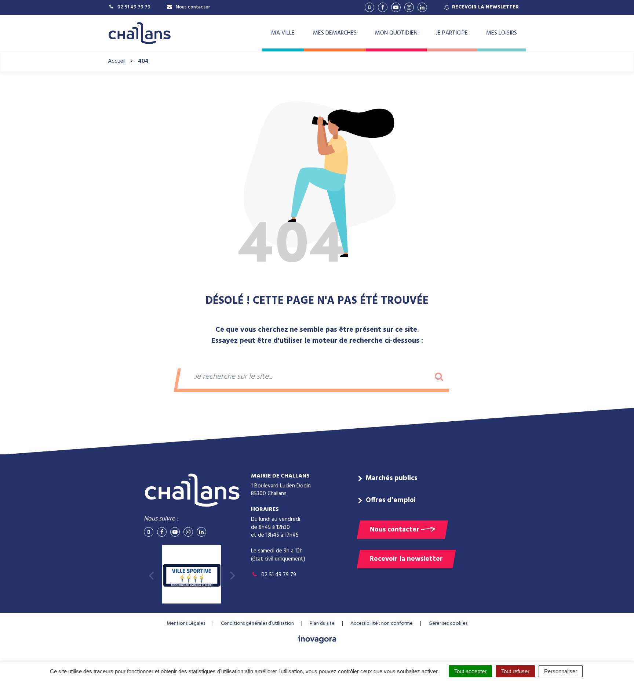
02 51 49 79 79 (278, 574)
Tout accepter (470, 671)
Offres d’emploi (391, 500)
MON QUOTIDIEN (396, 33)
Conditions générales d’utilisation (257, 623)
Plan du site (322, 623)
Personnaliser (560, 671)
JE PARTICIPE (452, 33)
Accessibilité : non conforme (381, 623)
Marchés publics (391, 478)
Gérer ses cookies (448, 623)
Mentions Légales (186, 623)
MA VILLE (283, 33)
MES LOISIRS (501, 33)
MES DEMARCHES (335, 33)
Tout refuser (515, 671)
